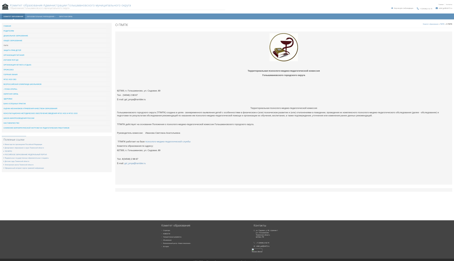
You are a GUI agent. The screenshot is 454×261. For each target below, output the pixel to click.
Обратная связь (65, 16)
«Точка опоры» (10, 89)
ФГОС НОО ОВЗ (10, 79)
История (166, 246)
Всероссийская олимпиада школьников (22, 84)
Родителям (9, 31)
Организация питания (14, 55)
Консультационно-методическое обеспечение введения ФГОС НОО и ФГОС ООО (41, 113)
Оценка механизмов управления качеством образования (30, 108)
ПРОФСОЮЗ (8, 69)
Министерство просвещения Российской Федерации (23, 144)
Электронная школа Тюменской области (19, 165)
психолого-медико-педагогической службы (168, 141)
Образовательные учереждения (41, 16)
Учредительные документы (172, 237)
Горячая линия (10, 74)
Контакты (449, 4)
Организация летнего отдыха (17, 65)
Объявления (167, 240)
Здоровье (8, 98)
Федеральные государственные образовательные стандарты (27, 158)
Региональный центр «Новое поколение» (177, 243)
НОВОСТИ (166, 234)
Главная (441, 4)
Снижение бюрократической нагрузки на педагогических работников (36, 128)
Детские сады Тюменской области (17, 161)
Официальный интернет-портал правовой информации (24, 168)
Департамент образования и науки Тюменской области (24, 148)
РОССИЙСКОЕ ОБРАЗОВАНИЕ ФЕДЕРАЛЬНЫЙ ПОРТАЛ (26, 154)
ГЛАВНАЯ (7, 26)
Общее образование (13, 40)
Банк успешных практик (15, 103)
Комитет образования (13, 16)
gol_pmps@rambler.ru (135, 163)
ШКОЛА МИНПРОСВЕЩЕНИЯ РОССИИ (19, 118)
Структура (166, 230)
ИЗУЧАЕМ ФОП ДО (11, 60)
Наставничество (11, 123)
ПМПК (6, 45)
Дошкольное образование (16, 35)
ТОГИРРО (8, 151)
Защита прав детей (12, 50)
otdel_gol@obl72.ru (445, 8)
